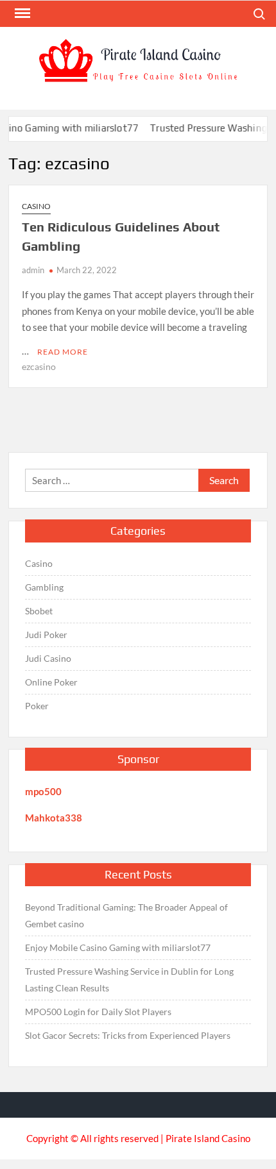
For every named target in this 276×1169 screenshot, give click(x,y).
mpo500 (43, 791)
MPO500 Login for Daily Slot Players (98, 1011)
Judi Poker (46, 634)
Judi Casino (48, 658)
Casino (36, 206)
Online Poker (51, 682)
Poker (37, 705)
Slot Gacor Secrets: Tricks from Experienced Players (127, 1035)
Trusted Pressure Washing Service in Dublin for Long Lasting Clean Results (129, 979)
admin (33, 270)
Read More (62, 352)
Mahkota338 (53, 817)
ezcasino (39, 366)
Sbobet (39, 610)
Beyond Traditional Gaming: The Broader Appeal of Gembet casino (126, 915)
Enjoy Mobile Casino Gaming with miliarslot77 (118, 947)
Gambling (44, 587)
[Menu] (21, 13)
